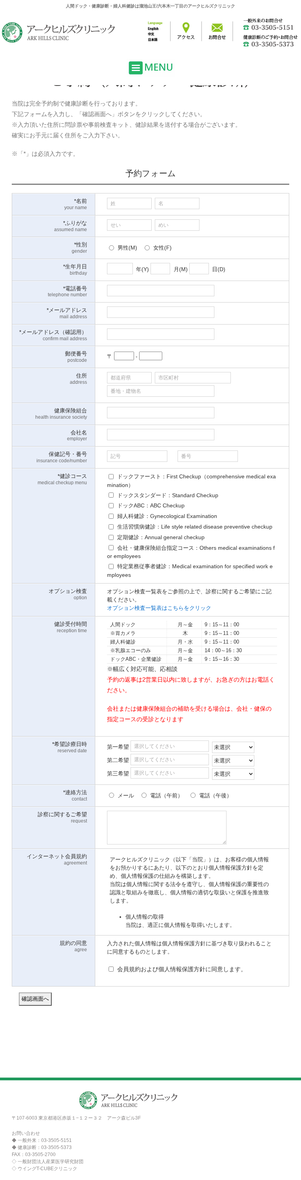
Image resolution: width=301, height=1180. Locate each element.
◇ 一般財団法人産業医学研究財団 (47, 1161)
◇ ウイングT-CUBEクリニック (44, 1168)
